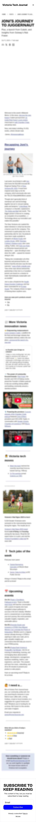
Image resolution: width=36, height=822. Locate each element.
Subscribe (18, 807)
